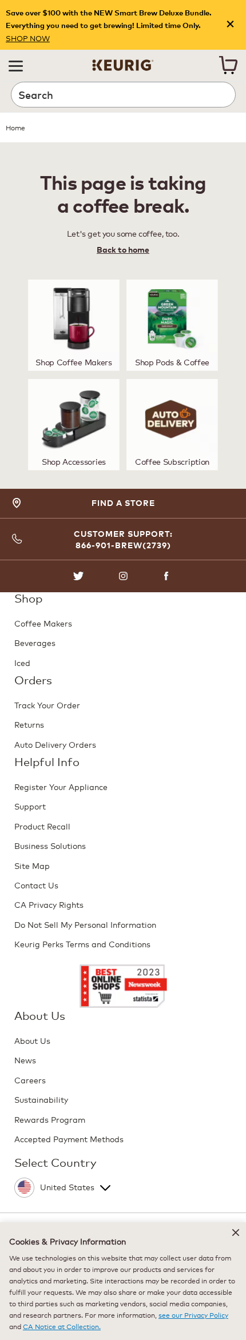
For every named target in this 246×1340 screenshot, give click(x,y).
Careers (30, 1079)
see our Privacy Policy (193, 1314)
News (25, 1059)
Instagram (123, 576)
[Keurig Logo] (123, 62)
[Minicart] (228, 65)
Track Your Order (47, 704)
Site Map (32, 865)
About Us (32, 1040)
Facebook (167, 576)
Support (30, 805)
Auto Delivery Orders (55, 744)
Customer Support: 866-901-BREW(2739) (123, 539)
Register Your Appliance (61, 786)
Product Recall (42, 825)
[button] (16, 65)
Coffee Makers (43, 622)
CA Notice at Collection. (62, 1326)
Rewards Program (49, 1119)
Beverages (34, 642)
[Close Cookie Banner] (236, 1232)
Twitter (78, 576)
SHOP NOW (28, 38)
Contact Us (36, 884)
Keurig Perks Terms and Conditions (82, 943)
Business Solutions (50, 845)
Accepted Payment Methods (69, 1138)
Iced (22, 662)
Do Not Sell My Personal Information (85, 924)
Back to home (123, 249)
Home (15, 127)
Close (230, 25)
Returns (29, 724)
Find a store (123, 503)
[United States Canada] (121, 1185)
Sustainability (41, 1099)
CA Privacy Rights (49, 904)
